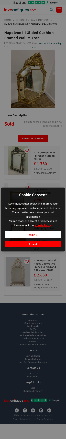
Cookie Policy (43, 225)
